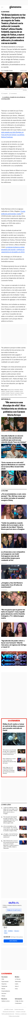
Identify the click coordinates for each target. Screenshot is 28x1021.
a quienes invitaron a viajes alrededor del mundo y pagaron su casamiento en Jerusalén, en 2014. (13, 249)
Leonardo (17, 393)
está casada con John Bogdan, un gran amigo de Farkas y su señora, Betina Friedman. (12, 134)
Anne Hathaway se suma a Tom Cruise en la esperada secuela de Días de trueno (9, 761)
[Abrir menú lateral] (2, 7)
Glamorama (5, 12)
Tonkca (19, 395)
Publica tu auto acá (14, 910)
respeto (12, 395)
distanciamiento (5, 395)
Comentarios (13, 93)
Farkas (22, 393)
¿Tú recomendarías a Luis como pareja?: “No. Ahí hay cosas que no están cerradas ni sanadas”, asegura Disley (13, 497)
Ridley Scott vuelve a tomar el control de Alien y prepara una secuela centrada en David (13, 727)
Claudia (7, 391)
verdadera (16, 391)
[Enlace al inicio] (14, 721)
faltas (15, 395)
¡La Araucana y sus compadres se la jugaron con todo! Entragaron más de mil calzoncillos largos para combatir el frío (13, 556)
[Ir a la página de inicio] (15, 7)
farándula (16, 390)
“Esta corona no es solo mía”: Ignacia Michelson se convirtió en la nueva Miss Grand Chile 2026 (13, 466)
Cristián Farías (8, 71)
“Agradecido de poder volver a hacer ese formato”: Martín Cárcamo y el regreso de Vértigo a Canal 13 (13, 644)
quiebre (3, 391)
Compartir (5, 93)
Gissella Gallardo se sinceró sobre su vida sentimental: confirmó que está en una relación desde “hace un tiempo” (13, 439)
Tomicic (12, 391)
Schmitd (7, 393)
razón (21, 391)
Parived (12, 393)
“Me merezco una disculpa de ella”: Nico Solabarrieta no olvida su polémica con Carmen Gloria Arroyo (14, 408)
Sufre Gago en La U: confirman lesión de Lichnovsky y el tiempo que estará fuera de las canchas (9, 770)
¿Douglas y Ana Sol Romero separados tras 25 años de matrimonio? (12, 585)
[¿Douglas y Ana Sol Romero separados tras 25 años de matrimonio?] (14, 598)
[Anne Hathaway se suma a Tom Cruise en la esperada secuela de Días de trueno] (21, 760)
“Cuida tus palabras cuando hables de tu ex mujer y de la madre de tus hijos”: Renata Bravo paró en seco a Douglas (12, 526)
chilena (21, 390)
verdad (3, 393)
